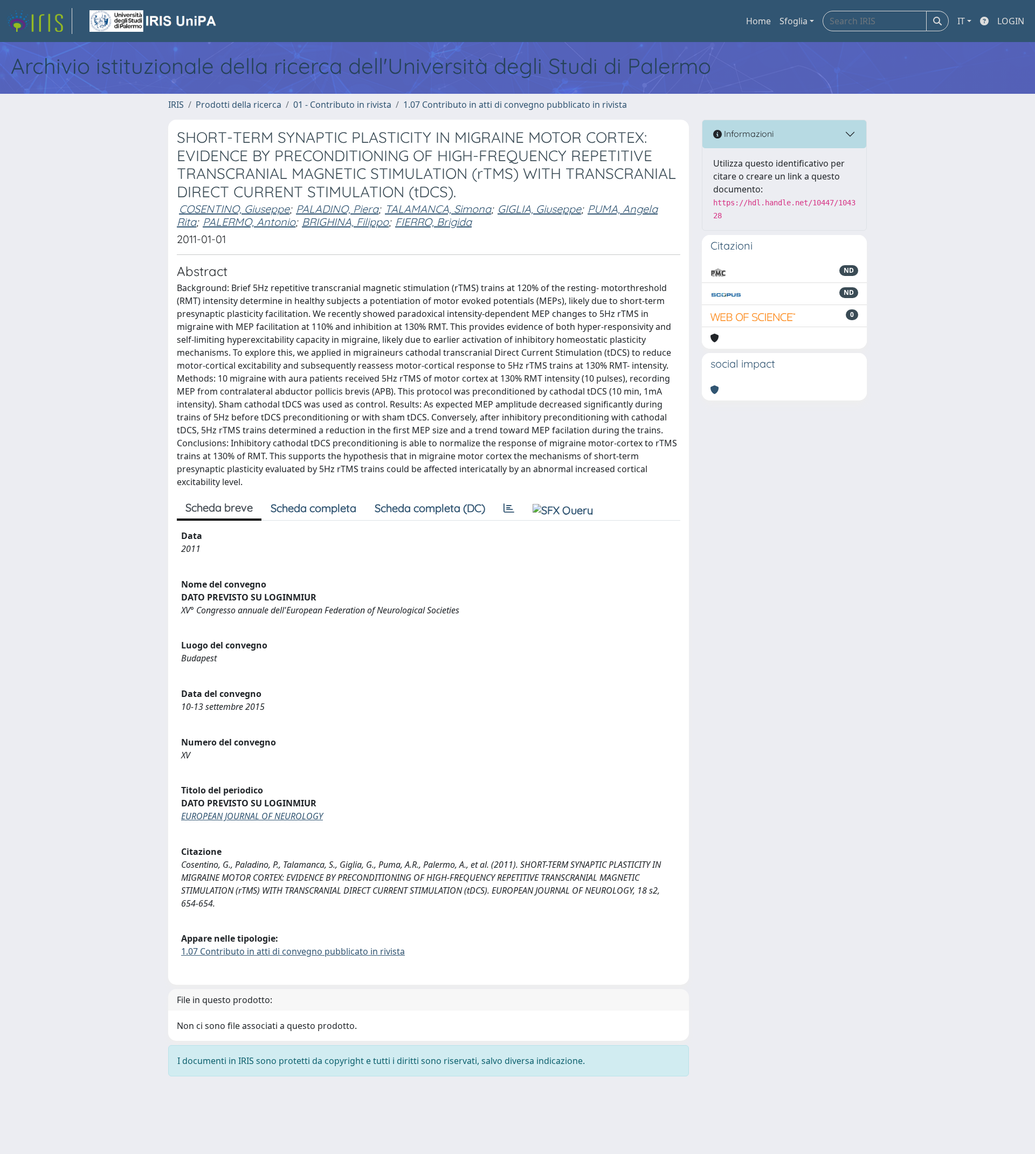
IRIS (176, 104)
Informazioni (748, 133)
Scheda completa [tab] (313, 508)
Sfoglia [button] (793, 21)
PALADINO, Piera (337, 209)
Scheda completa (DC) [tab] (430, 508)
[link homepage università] (153, 21)
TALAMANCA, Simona (438, 209)
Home (758, 21)
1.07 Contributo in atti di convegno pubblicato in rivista (515, 104)
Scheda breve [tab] (219, 507)
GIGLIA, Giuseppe (539, 209)
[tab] (508, 508)
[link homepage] (39, 21)
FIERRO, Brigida (433, 222)
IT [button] (961, 21)
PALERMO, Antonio (249, 222)
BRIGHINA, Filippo (345, 222)
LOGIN (1010, 21)
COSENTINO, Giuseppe (234, 209)
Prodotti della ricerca (238, 104)
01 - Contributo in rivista (342, 104)
